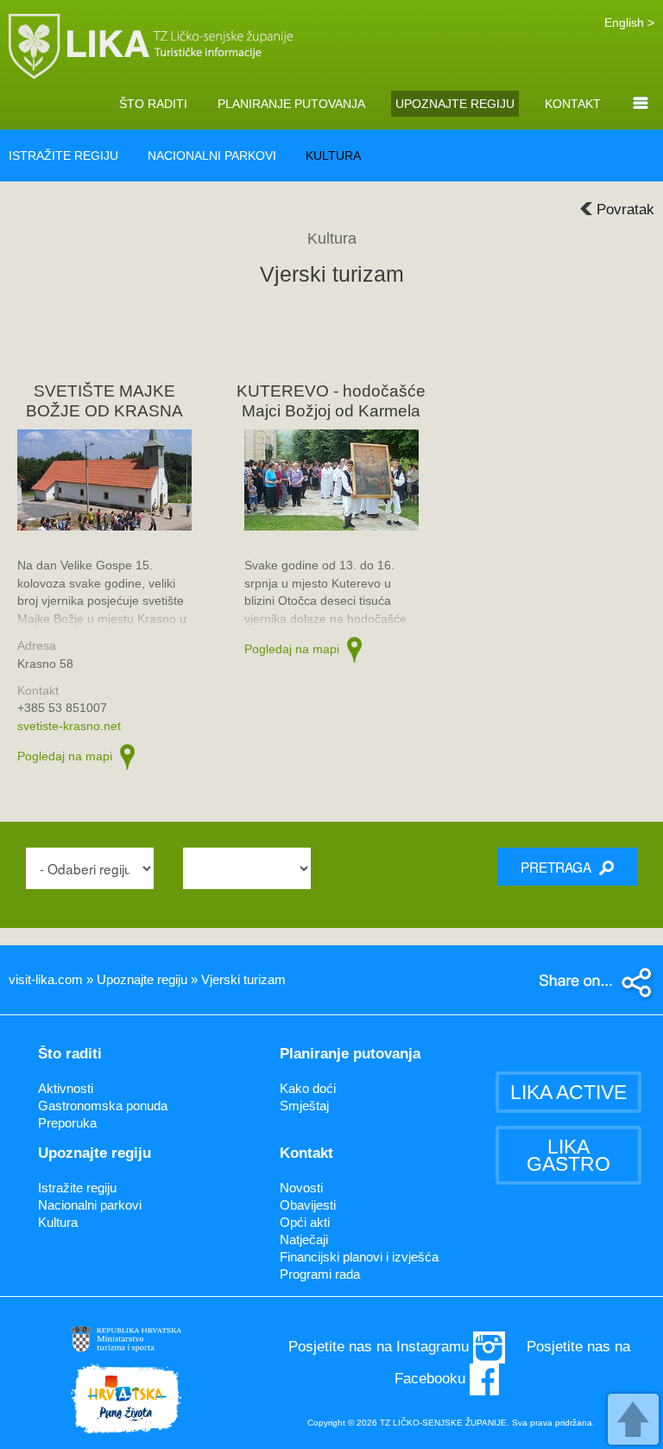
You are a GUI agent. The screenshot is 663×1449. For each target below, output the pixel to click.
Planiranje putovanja (350, 1053)
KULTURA (333, 155)
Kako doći (308, 1088)
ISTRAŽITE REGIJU (63, 155)
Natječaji (304, 1239)
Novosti (301, 1187)
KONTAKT (573, 104)
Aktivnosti (65, 1088)
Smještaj (304, 1105)
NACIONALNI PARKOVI (212, 155)
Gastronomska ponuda (102, 1105)
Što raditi (70, 1053)
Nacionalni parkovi (90, 1205)
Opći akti (305, 1222)
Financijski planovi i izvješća (359, 1256)
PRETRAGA (558, 866)
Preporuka (67, 1122)
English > (629, 22)
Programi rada (320, 1274)
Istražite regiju (77, 1187)
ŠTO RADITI (153, 104)
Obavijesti (308, 1205)
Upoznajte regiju (94, 1153)
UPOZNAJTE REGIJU (455, 104)
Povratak (625, 209)
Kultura (58, 1222)
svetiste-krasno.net (69, 726)
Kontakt (306, 1153)
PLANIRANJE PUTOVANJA (291, 104)
